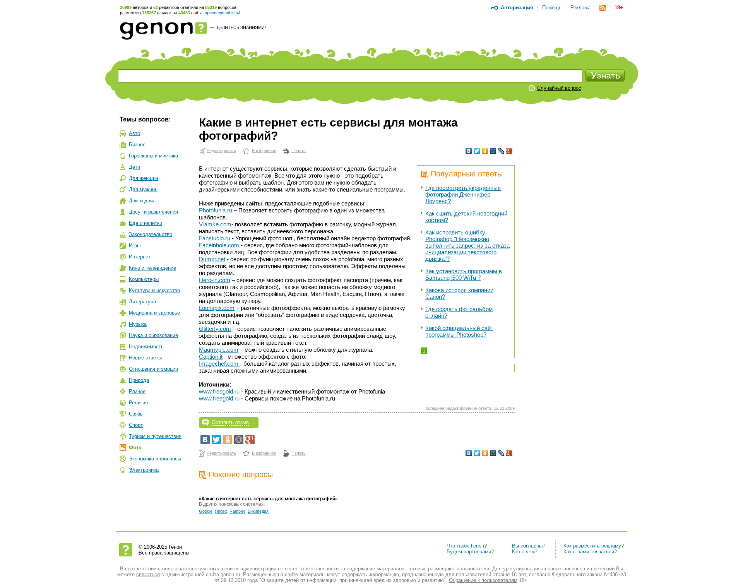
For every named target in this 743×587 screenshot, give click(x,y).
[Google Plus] (509, 151)
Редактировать (221, 150)
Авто (134, 133)
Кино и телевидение (152, 268)
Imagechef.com (219, 363)
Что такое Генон (465, 546)
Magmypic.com (218, 349)
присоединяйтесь (222, 12)
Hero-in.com (214, 280)
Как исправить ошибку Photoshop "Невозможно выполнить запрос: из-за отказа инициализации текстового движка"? (467, 245)
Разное (137, 391)
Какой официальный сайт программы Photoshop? (459, 331)
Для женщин (143, 178)
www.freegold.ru (219, 391)
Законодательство (150, 234)
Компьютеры (144, 279)
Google (205, 511)
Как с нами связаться (588, 551)
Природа (139, 380)
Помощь (552, 7)
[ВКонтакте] (469, 151)
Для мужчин (143, 189)
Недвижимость (146, 346)
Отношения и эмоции (153, 369)
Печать (298, 150)
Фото (135, 447)
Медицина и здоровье (154, 313)
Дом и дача (142, 201)
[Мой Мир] (493, 151)
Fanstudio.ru (215, 238)
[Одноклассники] (485, 151)
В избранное (264, 150)
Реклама (580, 7)
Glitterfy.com (215, 328)
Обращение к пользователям (483, 580)
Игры (134, 245)
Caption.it (211, 356)
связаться (148, 574)
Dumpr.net (212, 259)
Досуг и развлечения (153, 212)
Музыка (138, 324)
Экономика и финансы (155, 459)
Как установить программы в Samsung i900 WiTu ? (463, 274)
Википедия (258, 511)
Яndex (221, 511)
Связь (136, 414)
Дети (134, 167)
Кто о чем (523, 551)
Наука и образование (153, 335)
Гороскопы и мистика (153, 156)
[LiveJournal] (501, 151)
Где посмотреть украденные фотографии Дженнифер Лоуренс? (463, 194)
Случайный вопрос (559, 88)
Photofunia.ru (215, 210)
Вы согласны (527, 546)
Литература (142, 302)
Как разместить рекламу (592, 546)
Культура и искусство (154, 290)
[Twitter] (477, 151)
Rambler (237, 511)
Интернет (140, 257)
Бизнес (137, 144)
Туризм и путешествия (155, 436)
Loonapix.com (217, 308)
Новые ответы (145, 358)
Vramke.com (215, 224)
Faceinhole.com (219, 245)
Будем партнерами (469, 551)
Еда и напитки (145, 223)
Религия (138, 403)
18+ (619, 7)
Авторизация (517, 7)
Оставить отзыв (230, 422)
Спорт (136, 425)
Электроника (144, 470)
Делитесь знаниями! (241, 27)
